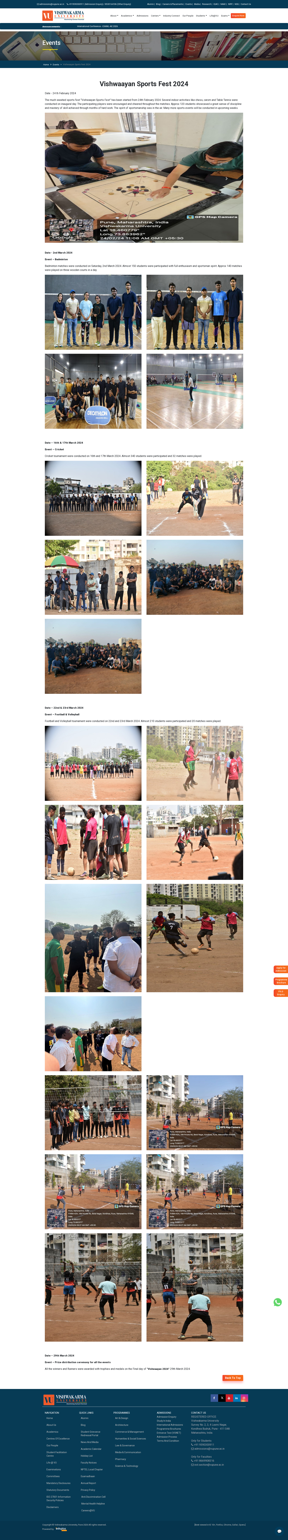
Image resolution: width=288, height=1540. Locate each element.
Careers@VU (88, 1510)
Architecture (121, 1425)
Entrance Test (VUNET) (169, 1432)
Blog (83, 1425)
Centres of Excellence (58, 1438)
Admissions (142, 15)
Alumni (84, 1418)
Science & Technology (126, 1466)
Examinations (53, 1469)
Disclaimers (52, 1507)
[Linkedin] (237, 1398)
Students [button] (200, 15)
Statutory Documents (57, 1490)
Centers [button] (155, 15)
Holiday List (87, 1455)
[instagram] (244, 1398)
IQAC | (216, 4)
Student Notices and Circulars (224, 26)
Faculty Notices (89, 1462)
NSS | (237, 4)
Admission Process (167, 1436)
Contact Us (246, 4)
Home (46, 65)
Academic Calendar (91, 1449)
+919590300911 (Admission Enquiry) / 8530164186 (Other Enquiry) (100, 4)
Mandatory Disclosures (58, 1483)
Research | (207, 4)
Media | (197, 4)
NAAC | (223, 4)
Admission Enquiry (166, 1416)
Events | (189, 4)
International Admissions (170, 1424)
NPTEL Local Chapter (92, 1469)
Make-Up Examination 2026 (193, 26)
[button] (60, 178)
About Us (51, 1425)
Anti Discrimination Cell (93, 1496)
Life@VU (214, 15)
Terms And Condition (168, 1440)
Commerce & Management (129, 1431)
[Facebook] (214, 1398)
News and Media (89, 1442)
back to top (233, 1377)
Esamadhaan (88, 1476)
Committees (53, 1476)
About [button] (113, 15)
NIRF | (230, 4)
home (49, 1418)
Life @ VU (51, 1462)
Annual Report (88, 1483)
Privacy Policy (88, 1490)
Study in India (164, 1420)
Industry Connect (171, 15)
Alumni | (151, 4)
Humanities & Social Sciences (130, 1438)
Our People (187, 15)
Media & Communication (128, 1452)
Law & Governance (125, 1445)
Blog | (158, 4)
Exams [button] (224, 15)
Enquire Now (238, 15)
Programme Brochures (169, 1428)
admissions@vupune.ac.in (51, 4)
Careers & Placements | (173, 4)
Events (56, 65)
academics (52, 1431)
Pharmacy (120, 1459)
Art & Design (121, 1418)
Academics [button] (126, 15)
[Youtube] (229, 1398)
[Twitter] (222, 1398)
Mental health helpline (93, 1503)
